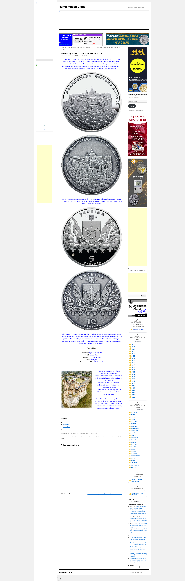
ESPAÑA (132, 433)
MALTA (132, 458)
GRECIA (132, 442)
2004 (132, 397)
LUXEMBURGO (134, 456)
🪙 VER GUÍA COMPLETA (138, 329)
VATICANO (133, 467)
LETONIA (133, 451)
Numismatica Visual (72, 6)
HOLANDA (133, 444)
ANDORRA (133, 415)
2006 (132, 392)
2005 (132, 395)
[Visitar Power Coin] (137, 183)
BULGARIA (133, 421)
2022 (132, 356)
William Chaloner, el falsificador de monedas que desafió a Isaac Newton (138, 525)
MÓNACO (133, 460)
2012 (132, 379)
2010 (132, 383)
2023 (132, 353)
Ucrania (79, 433)
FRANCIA (133, 440)
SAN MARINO (134, 465)
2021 (132, 358)
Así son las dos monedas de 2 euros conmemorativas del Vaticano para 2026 (138, 539)
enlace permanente (92, 433)
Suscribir (132, 106)
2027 (132, 344)
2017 (132, 367)
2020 (132, 360)
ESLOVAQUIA (134, 428)
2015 (132, 372)
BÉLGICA (133, 419)
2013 (132, 376)
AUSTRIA (133, 417)
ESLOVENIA (133, 431)
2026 (132, 347)
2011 (132, 381)
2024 (132, 351)
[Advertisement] (44, 174)
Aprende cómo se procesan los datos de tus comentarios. (104, 494)
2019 (132, 363)
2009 (132, 385)
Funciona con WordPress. (136, 572)
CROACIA (133, 426)
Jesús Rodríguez (84, 56)
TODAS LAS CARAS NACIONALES (136, 480)
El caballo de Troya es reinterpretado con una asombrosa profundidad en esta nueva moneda (138, 544)
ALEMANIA (133, 412)
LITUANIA (133, 453)
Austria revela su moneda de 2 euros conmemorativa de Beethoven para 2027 (138, 549)
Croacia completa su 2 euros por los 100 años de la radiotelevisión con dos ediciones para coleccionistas (138, 520)
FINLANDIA (133, 437)
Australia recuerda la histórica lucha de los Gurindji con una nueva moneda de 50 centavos (138, 554)
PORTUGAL (133, 463)
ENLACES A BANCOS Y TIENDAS (137, 494)
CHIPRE (132, 424)
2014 (132, 374)
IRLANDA (133, 447)
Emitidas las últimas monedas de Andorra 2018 (109, 47)
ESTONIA (133, 435)
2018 (132, 365)
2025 (132, 349)
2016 (132, 369)
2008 (132, 388)
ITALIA (132, 449)
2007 (132, 390)
